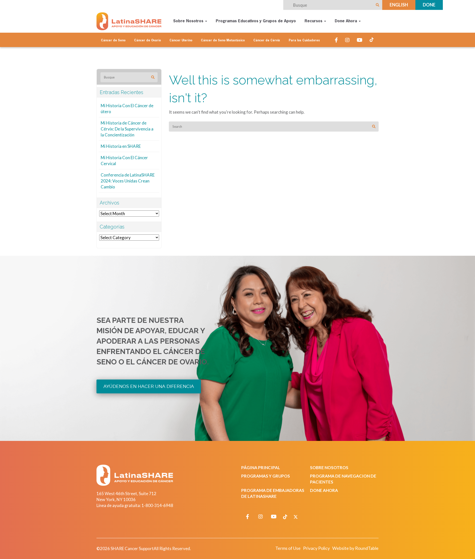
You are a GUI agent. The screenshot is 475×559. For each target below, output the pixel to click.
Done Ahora (346, 21)
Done (429, 4)
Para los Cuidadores (304, 40)
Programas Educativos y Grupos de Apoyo (256, 21)
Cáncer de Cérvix (266, 40)
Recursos (314, 21)
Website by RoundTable (355, 548)
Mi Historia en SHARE (121, 146)
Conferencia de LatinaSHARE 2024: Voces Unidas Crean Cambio (128, 180)
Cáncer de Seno (113, 40)
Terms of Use (288, 548)
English (399, 4)
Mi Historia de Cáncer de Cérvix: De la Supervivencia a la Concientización (127, 128)
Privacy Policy (316, 548)
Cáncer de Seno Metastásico (223, 40)
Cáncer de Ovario (147, 40)
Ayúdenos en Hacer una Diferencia (148, 386)
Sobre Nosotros (189, 21)
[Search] (374, 126)
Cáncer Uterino (180, 40)
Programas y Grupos (265, 476)
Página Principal (260, 467)
